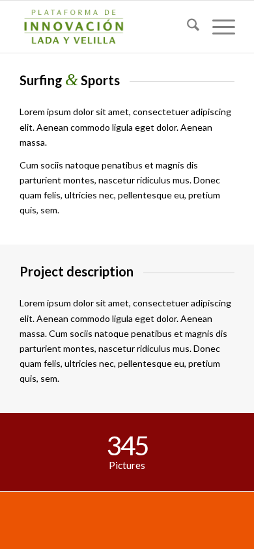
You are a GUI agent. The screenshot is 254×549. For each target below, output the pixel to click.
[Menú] (217, 27)
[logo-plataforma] (105, 27)
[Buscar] (186, 27)
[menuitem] (186, 27)
